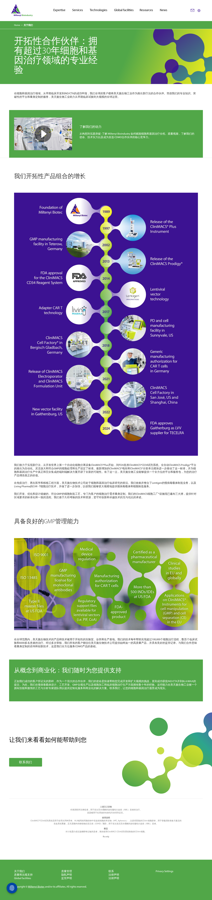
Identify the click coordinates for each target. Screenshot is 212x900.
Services (77, 10)
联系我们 (25, 762)
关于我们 (19, 871)
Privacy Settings (164, 871)
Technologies (98, 10)
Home (17, 25)
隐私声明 (66, 874)
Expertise (59, 10)
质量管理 (66, 871)
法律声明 (113, 874)
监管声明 (66, 878)
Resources (146, 10)
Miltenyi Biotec (36, 886)
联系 (111, 871)
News (163, 10)
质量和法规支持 (23, 874)
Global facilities (124, 10)
